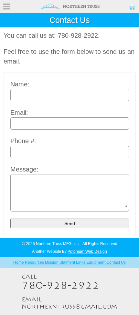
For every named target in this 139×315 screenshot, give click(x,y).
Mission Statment (60, 262)
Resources (34, 262)
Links (80, 262)
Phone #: (23, 140)
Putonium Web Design (87, 251)
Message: (24, 169)
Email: (19, 112)
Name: (19, 84)
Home (18, 262)
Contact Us (116, 262)
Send (69, 223)
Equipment (95, 262)
